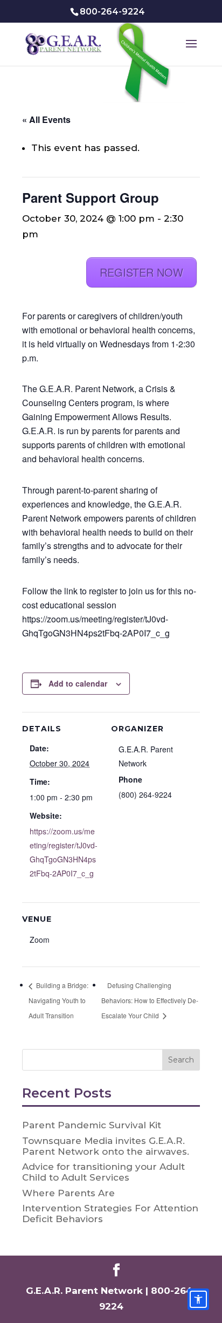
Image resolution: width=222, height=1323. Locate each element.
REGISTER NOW (141, 272)
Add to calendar (77, 683)
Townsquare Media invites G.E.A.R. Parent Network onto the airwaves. (105, 1146)
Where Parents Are (68, 1193)
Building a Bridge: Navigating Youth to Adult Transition (58, 1000)
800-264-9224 (112, 11)
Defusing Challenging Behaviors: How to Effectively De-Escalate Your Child (149, 1000)
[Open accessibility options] (198, 1299)
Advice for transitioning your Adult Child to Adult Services (103, 1172)
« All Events (46, 119)
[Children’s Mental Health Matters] (146, 63)
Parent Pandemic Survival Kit (91, 1125)
